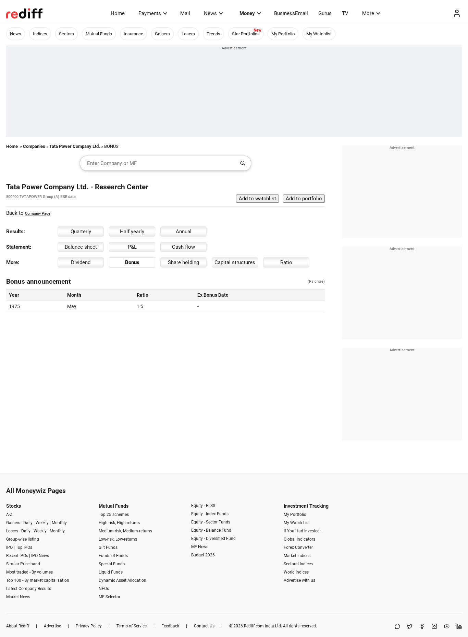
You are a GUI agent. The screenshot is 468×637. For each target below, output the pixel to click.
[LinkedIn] (459, 627)
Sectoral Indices (298, 564)
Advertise (52, 626)
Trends (213, 33)
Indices (40, 33)
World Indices (296, 572)
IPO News (40, 555)
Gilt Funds (108, 547)
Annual (184, 231)
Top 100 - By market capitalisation (37, 580)
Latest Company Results (28, 588)
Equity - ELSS (203, 505)
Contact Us (204, 626)
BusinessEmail (291, 13)
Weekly (42, 522)
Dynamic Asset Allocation (122, 580)
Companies (34, 146)
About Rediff (17, 626)
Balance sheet (81, 247)
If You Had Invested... (303, 531)
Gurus (325, 13)
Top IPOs (24, 547)
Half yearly (132, 231)
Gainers (162, 33)
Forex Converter (298, 547)
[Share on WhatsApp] (397, 627)
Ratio (286, 262)
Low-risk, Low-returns (118, 539)
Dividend (80, 262)
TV (345, 13)
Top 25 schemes (114, 514)
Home (118, 13)
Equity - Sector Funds (210, 522)
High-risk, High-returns (119, 522)
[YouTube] (446, 627)
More (368, 13)
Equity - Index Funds (210, 513)
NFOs (104, 588)
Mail (185, 13)
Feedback (170, 626)
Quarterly (81, 231)
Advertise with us (299, 580)
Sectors (66, 33)
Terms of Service (131, 626)
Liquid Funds (111, 572)
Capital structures (234, 262)
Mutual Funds (99, 33)
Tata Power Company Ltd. (74, 146)
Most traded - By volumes (29, 572)
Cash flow (183, 247)
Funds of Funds (113, 555)
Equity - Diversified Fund (213, 538)
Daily (28, 522)
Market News (18, 596)
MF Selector (109, 596)
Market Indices (297, 555)
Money (247, 13)
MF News (199, 546)
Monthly (59, 522)
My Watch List (297, 522)
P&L (132, 247)
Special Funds (112, 564)
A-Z (9, 514)
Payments (149, 13)
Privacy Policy (89, 626)
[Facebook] (422, 627)
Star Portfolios (246, 33)
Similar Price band (23, 564)
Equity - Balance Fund (211, 530)
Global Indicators (299, 539)
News (210, 13)
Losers (188, 33)
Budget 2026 (203, 555)
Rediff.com (254, 626)
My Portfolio (283, 33)
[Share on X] (409, 627)
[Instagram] (434, 627)
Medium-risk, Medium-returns (125, 531)
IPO (9, 547)
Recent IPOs (17, 555)
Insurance (133, 33)
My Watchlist (319, 33)
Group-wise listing (22, 539)
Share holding (183, 262)
